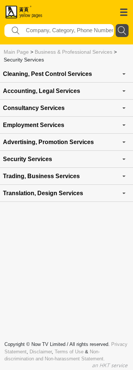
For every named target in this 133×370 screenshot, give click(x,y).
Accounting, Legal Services (41, 91)
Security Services (27, 159)
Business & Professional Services (73, 52)
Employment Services (33, 125)
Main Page (16, 52)
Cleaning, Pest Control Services (47, 74)
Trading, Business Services (41, 176)
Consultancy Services (34, 108)
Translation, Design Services (43, 193)
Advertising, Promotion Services (48, 142)
